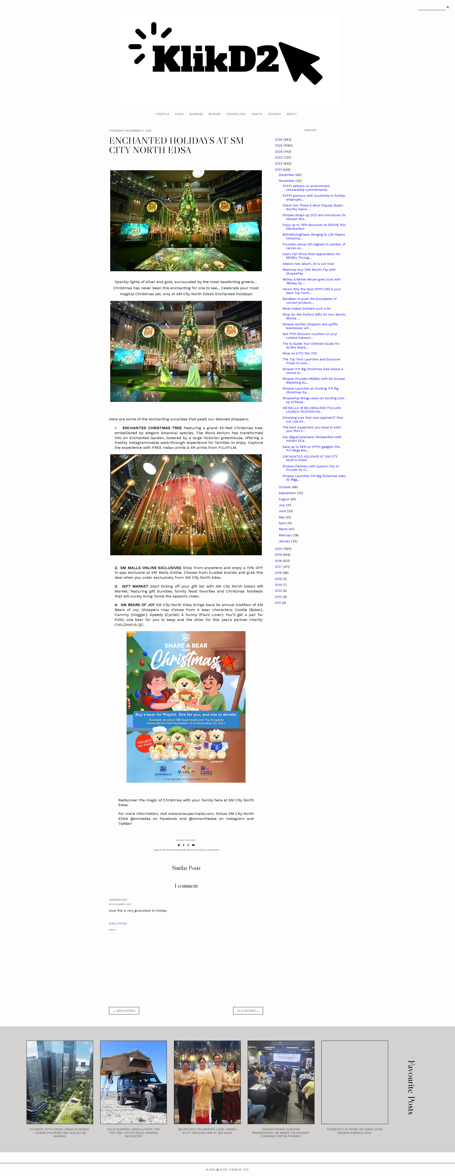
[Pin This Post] (188, 845)
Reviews (214, 114)
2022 (279, 163)
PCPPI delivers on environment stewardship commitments (306, 188)
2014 (279, 585)
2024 (279, 151)
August (284, 499)
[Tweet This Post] (179, 845)
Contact (274, 114)
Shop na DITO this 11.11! (299, 353)
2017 (279, 567)
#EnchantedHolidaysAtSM (203, 850)
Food (179, 114)
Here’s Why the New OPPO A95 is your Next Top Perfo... (311, 291)
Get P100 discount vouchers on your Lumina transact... (309, 336)
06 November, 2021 (120, 904)
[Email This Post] (193, 845)
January (285, 541)
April (283, 523)
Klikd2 (210, 1169)
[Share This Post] (183, 845)
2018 (279, 561)
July (282, 505)
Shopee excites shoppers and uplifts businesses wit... (310, 326)
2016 (279, 572)
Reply (112, 929)
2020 (279, 549)
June (283, 511)
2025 (279, 145)
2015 (279, 579)
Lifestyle (162, 114)
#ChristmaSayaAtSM (174, 850)
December (287, 175)
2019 (279, 554)
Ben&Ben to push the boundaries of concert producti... (309, 300)
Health (256, 114)
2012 (279, 597)
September (288, 493)
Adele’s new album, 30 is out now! (308, 264)
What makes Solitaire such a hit (306, 308)
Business (196, 114)
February (286, 535)
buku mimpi (118, 923)
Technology (236, 114)
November (287, 181)
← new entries (124, 1010)
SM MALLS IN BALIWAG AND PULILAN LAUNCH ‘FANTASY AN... (311, 409)
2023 (279, 157)
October (285, 487)
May (282, 517)
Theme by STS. (238, 1169)
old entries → (248, 1010)
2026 (279, 139)
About (292, 114)
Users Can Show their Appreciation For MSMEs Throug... (311, 256)
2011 (278, 603)
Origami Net (118, 899)
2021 (279, 169)
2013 (279, 591)
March (284, 529)
